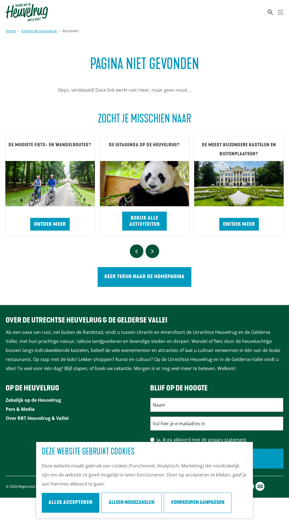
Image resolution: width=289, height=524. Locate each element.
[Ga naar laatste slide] (136, 251)
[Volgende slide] (152, 251)
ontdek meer (239, 224)
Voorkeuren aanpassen (197, 502)
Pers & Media (20, 409)
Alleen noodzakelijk (132, 502)
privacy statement (227, 440)
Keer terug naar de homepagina (144, 277)
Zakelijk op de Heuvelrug (33, 400)
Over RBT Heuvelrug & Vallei (37, 418)
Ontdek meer (50, 224)
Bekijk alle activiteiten (144, 221)
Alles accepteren (71, 502)
